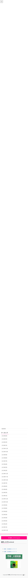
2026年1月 (4, 445)
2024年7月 (4, 483)
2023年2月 (4, 524)
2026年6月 (4, 436)
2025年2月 (4, 470)
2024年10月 (5, 480)
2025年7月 (4, 461)
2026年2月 (4, 442)
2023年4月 (4, 517)
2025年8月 (4, 458)
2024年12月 (5, 473)
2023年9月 (4, 505)
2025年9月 (4, 454)
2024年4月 (4, 489)
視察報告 (4, 428)
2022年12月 (5, 530)
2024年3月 (4, 492)
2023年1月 (4, 527)
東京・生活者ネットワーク (10, 549)
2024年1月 (4, 495)
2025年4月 (4, 464)
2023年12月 (5, 499)
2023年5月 (4, 514)
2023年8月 (4, 508)
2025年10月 (5, 451)
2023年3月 (4, 521)
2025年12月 (5, 448)
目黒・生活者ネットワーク (10, 551)
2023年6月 (4, 511)
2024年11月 (5, 476)
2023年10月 (5, 502)
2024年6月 (4, 486)
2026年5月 (4, 439)
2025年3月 (4, 467)
